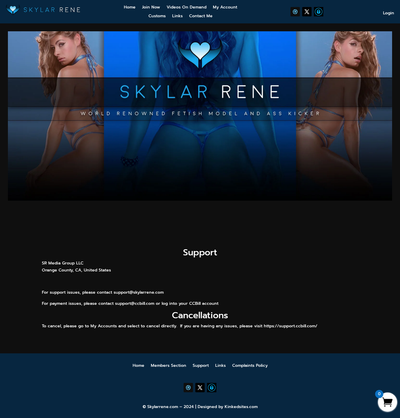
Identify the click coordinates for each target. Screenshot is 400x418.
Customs (157, 16)
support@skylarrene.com (139, 292)
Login (388, 13)
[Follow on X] (307, 11)
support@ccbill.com (134, 303)
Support (201, 366)
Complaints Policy (250, 366)
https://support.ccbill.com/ (290, 326)
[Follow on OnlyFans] (318, 11)
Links (177, 16)
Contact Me (201, 16)
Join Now (151, 7)
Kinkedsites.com (241, 407)
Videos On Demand (186, 7)
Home (130, 7)
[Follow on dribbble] (295, 11)
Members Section (168, 366)
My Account (225, 7)
